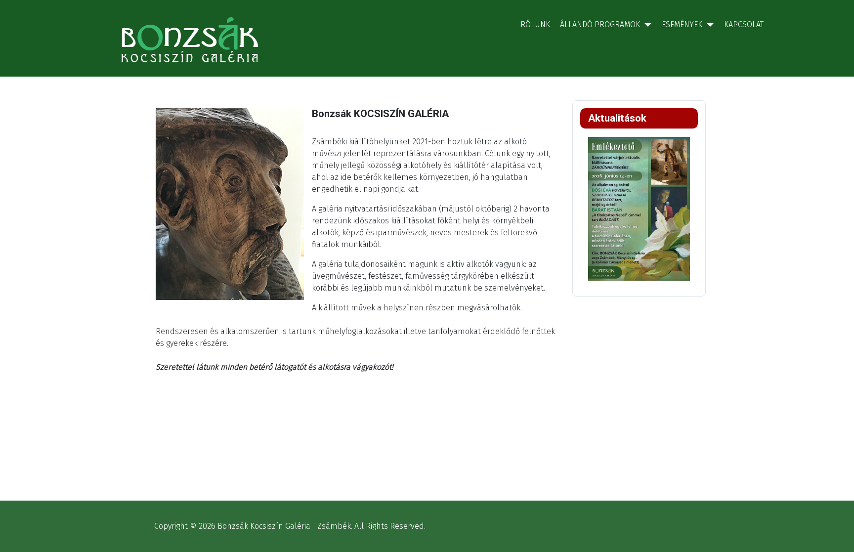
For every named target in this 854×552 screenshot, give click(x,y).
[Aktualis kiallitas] (639, 207)
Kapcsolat (744, 24)
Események (682, 24)
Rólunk (535, 24)
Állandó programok (600, 24)
